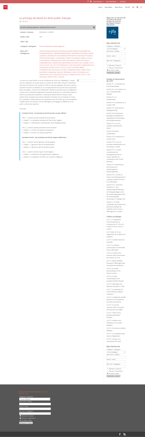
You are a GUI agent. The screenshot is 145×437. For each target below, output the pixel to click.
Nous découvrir (98, 1)
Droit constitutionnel (46, 46)
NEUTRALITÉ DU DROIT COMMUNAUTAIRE (66, 70)
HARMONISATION (88, 65)
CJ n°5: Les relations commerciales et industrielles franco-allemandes (116, 247)
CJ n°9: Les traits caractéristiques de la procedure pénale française (115, 278)
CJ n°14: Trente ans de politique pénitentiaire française (114, 315)
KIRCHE (91, 53)
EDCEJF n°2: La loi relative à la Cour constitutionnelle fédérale (116, 91)
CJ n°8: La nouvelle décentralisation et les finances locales (114, 271)
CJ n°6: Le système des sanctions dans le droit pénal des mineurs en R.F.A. (116, 255)
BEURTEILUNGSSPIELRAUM (48, 51)
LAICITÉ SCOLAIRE (73, 67)
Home (100, 7)
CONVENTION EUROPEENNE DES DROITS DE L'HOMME (70, 63)
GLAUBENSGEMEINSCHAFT (62, 53)
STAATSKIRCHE (44, 60)
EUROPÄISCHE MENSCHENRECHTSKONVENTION (74, 51)
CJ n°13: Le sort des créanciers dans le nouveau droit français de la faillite (115, 307)
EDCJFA (127, 7)
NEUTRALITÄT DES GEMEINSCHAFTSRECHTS (62, 56)
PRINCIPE (60, 72)
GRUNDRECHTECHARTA (80, 53)
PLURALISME (52, 72)
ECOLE (41, 65)
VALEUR (61, 77)
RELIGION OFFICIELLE (61, 75)
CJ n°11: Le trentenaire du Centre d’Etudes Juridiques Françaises (115, 291)
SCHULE (89, 58)
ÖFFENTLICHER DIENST (47, 58)
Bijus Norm (119, 7)
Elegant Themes (32, 434)
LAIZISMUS (43, 56)
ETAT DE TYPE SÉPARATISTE (59, 65)
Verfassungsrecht (58, 46)
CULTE (91, 63)
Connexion (123, 1)
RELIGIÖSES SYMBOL (79, 58)
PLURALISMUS (60, 58)
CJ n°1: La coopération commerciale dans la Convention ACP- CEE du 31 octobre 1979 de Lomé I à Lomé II (115, 224)
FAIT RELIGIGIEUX (75, 65)
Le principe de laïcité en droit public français (45, 18)
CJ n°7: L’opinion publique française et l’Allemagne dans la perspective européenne (116, 263)
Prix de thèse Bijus (111, 1)
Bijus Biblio (108, 7)
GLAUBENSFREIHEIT (46, 53)
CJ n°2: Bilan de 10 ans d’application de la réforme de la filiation (116, 234)
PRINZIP (69, 58)
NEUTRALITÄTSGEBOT (85, 56)
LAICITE (63, 67)
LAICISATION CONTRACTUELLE (49, 67)
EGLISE (47, 65)
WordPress (52, 434)
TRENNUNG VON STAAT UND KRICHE (62, 60)
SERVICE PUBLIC (52, 77)
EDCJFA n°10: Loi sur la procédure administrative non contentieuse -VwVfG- (116, 144)
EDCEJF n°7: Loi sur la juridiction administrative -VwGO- (115, 125)
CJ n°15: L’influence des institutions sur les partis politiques (114, 322)
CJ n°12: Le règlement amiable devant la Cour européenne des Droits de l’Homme (116, 299)
